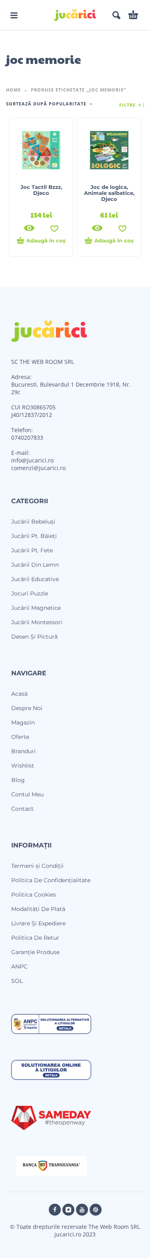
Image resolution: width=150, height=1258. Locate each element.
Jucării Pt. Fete (32, 550)
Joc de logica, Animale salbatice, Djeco (109, 193)
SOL (17, 980)
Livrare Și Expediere (38, 923)
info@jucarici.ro (32, 460)
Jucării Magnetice (36, 607)
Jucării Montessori (36, 622)
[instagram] (68, 1210)
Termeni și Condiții (37, 865)
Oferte (20, 736)
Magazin (23, 722)
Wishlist (22, 765)
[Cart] (133, 15)
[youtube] (82, 1210)
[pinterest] (96, 1210)
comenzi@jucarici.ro (38, 468)
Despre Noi (26, 708)
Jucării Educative (35, 579)
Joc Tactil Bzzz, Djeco (41, 190)
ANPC (19, 966)
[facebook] (55, 1210)
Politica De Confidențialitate (50, 880)
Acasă (19, 693)
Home (13, 90)
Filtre (128, 105)
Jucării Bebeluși (33, 521)
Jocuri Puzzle (29, 593)
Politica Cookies (33, 894)
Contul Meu (27, 794)
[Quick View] (29, 228)
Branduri (23, 751)
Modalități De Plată (38, 909)
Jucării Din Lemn (35, 564)
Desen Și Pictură (34, 636)
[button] (14, 15)
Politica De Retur (35, 937)
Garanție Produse (35, 952)
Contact (22, 808)
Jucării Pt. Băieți (34, 536)
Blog (18, 780)
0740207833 (27, 437)
